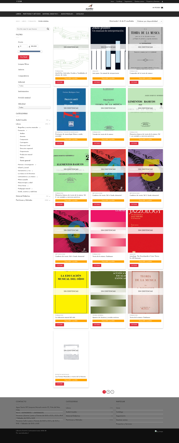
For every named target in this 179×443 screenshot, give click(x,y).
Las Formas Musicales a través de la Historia (70, 376)
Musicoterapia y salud (25, 182)
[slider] (19, 51)
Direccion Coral (25, 145)
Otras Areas (22, 185)
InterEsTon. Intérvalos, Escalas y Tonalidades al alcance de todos (71, 74)
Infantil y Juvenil (23, 167)
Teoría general (25, 160)
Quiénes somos (139, 1)
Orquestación (24, 151)
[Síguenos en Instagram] (19, 1)
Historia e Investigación (26, 164)
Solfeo (22, 157)
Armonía (22, 136)
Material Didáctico (50, 14)
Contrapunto (24, 142)
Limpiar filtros (23, 64)
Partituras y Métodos (32, 14)
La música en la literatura (26, 173)
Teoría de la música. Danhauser (103, 256)
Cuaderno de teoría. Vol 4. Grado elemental (107, 195)
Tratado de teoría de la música (103, 134)
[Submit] (48, 29)
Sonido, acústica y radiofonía (27, 191)
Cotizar (59, 82)
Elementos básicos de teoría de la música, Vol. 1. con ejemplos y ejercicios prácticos (145, 135)
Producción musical (26, 154)
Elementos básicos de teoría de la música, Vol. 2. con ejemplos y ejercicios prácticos (70, 196)
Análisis (22, 133)
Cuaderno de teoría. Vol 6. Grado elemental (69, 256)
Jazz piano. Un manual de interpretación (106, 73)
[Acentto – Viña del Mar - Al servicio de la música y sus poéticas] (89, 7)
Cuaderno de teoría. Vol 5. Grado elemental (144, 195)
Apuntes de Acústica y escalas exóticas (106, 317)
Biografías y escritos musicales (28, 127)
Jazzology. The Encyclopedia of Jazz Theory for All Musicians (144, 257)
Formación (32, 21)
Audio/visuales (67, 14)
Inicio (112, 1)
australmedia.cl (23, 433)
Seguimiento (128, 1)
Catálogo (119, 1)
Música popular (23, 179)
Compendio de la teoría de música (141, 73)
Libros (18, 14)
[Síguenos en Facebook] (17, 1)
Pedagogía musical (24, 188)
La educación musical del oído (65, 317)
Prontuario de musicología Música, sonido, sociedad (69, 135)
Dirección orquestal (26, 148)
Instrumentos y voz (24, 170)
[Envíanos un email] (21, 1)
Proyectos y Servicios (152, 1)
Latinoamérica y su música (26, 176)
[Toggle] (49, 120)
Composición (24, 139)
